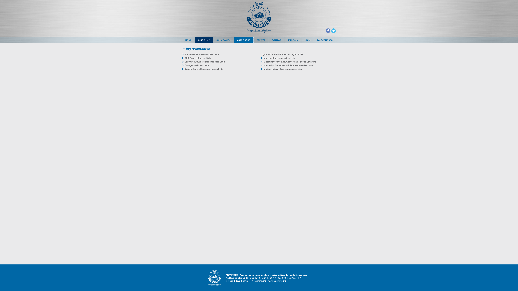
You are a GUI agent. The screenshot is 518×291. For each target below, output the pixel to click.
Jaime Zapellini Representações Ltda (283, 54)
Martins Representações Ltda (279, 58)
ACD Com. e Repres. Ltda (198, 58)
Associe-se (204, 40)
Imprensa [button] (293, 40)
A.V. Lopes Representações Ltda (202, 54)
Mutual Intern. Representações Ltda (283, 68)
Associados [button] (243, 40)
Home (188, 40)
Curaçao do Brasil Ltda (197, 65)
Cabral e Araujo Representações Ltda (205, 61)
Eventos (276, 40)
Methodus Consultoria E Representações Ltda (288, 65)
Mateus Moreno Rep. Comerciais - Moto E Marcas (289, 61)
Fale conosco (325, 40)
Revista (261, 40)
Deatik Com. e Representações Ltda (204, 68)
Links (308, 40)
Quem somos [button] (223, 40)
